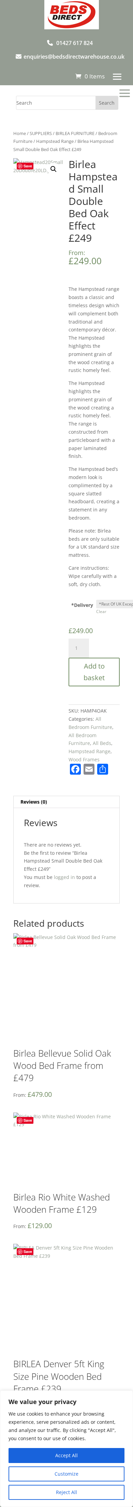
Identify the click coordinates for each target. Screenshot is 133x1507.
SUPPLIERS (41, 133)
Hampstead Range (55, 141)
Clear (101, 611)
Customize (66, 1474)
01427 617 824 (74, 43)
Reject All (66, 1492)
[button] (53, 169)
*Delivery (82, 605)
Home (19, 133)
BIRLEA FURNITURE (75, 133)
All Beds (102, 743)
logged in (64, 877)
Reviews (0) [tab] (33, 802)
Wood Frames (84, 759)
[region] (66, 1448)
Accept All (66, 1455)
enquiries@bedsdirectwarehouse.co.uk (74, 56)
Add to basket (94, 671)
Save (28, 165)
